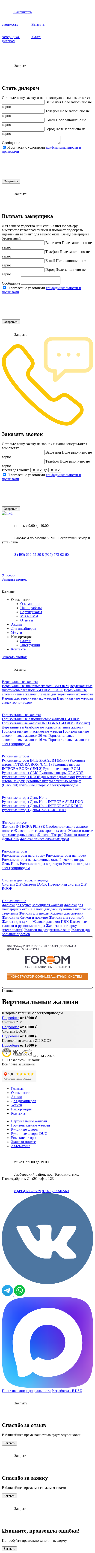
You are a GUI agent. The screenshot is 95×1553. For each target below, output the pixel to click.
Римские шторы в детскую (41, 864)
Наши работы (31, 608)
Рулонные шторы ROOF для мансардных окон (38, 777)
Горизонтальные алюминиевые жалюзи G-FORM (41, 719)
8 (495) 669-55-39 (27, 554)
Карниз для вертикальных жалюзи (29, 698)
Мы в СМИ (29, 616)
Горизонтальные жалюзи (21, 715)
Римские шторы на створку (23, 855)
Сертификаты (31, 612)
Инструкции (30, 645)
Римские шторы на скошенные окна (30, 859)
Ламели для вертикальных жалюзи (65, 694)
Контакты (19, 649)
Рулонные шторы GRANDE (61, 773)
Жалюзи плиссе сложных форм (44, 839)
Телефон (52, 111)
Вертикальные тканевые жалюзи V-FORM (35, 686)
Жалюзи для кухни (17, 921)
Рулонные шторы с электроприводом (48, 785)
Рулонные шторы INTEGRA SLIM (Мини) (35, 760)
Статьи (25, 641)
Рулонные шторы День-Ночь (24, 797)
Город (50, 129)
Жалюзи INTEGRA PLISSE (23, 826)
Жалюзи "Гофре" (50, 835)
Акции (16, 624)
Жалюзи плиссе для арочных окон (40, 831)
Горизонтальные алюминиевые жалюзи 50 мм (45, 733)
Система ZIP (11, 884)
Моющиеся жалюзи (47, 905)
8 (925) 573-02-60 (55, 554)
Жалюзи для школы (34, 913)
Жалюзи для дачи (44, 909)
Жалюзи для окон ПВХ (51, 921)
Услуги (16, 633)
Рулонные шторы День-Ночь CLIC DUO (34, 810)
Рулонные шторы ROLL (62, 769)
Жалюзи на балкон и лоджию (25, 917)
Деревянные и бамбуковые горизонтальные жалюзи (42, 727)
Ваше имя (53, 102)
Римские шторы (14, 851)
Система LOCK (34, 884)
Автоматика (20, 1146)
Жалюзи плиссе (14, 822)
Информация (21, 1109)
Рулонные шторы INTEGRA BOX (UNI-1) (43, 762)
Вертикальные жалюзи (20, 682)
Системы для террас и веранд (25, 880)
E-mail (50, 120)
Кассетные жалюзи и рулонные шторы (44, 924)
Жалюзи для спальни (66, 913)
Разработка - (67, 1391)
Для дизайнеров (23, 628)
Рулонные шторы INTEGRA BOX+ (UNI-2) (41, 766)
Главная (17, 1088)
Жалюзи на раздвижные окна (47, 930)
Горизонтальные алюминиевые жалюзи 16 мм (38, 738)
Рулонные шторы (15, 756)
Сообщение (11, 143)
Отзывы (26, 620)
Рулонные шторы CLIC (20, 773)
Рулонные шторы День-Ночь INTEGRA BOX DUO (42, 806)
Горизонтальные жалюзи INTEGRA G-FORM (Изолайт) (46, 723)
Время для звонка (16, 470)
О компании (30, 604)
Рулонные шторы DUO (29, 1133)
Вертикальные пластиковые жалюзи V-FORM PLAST (47, 688)
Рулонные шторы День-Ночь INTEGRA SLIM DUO (42, 802)
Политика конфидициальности (26, 1391)
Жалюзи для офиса (16, 905)
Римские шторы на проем (66, 855)
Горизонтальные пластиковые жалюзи (32, 731)
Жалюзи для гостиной (66, 917)
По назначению (14, 901)
